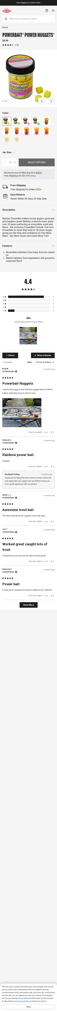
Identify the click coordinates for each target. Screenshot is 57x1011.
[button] (10, 45)
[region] (28, 335)
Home (5, 27)
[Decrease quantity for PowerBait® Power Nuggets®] (5, 162)
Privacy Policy (23, 1001)
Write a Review (46, 356)
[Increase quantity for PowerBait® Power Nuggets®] (14, 162)
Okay (28, 1007)
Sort (29, 362)
